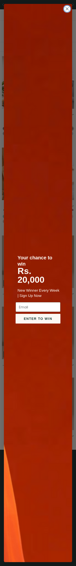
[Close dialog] (67, 8)
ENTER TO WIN (38, 319)
